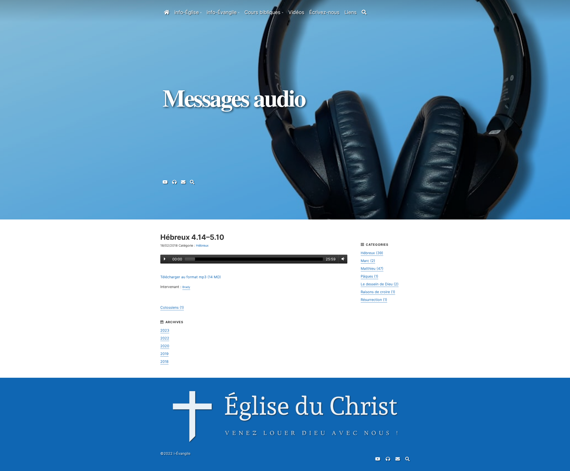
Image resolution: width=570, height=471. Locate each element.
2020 (164, 346)
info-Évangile (222, 12)
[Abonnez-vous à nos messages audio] (174, 181)
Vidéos (296, 12)
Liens (350, 12)
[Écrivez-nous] (183, 181)
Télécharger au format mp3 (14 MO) (190, 277)
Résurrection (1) (374, 299)
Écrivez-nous (324, 12)
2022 (164, 338)
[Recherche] (192, 181)
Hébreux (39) (372, 253)
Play (164, 258)
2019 (164, 353)
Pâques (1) (369, 276)
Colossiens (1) (172, 307)
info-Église (186, 12)
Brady (186, 287)
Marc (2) (368, 260)
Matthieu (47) (372, 268)
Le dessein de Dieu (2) (380, 284)
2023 (164, 330)
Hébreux (202, 245)
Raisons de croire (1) (378, 292)
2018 (164, 361)
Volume (342, 259)
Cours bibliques (262, 12)
